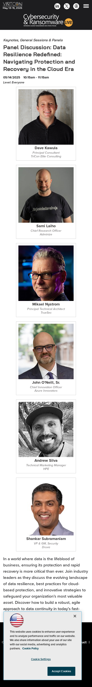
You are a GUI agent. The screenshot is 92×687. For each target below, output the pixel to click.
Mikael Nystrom (46, 304)
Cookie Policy (30, 648)
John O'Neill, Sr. (46, 382)
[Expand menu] (86, 7)
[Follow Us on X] (66, 6)
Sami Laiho (46, 226)
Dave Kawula (46, 148)
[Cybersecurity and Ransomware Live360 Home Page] (48, 21)
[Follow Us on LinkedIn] (57, 6)
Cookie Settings (41, 659)
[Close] (75, 616)
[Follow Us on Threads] (76, 6)
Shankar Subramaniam (46, 539)
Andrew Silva (46, 461)
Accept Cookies (61, 671)
